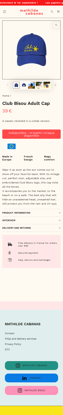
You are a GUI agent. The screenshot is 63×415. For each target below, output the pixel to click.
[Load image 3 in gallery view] (31, 85)
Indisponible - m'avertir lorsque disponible (31, 134)
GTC (7, 349)
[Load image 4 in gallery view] (39, 85)
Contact (10, 333)
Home (5, 95)
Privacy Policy (13, 344)
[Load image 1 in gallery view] (16, 85)
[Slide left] (7, 85)
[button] (52, 11)
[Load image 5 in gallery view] (46, 85)
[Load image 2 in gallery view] (23, 85)
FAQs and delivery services (20, 338)
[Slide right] (55, 85)
